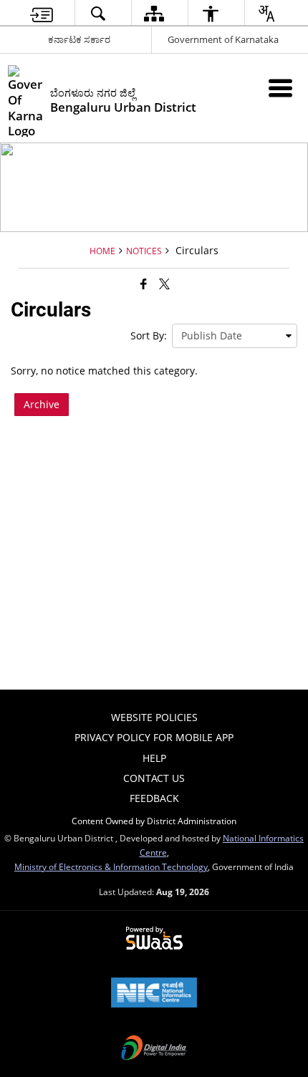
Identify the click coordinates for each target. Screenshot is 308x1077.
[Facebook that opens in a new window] (144, 283)
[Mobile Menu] (280, 87)
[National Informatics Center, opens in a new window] (154, 994)
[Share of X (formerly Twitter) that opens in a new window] (164, 283)
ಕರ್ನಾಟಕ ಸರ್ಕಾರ (79, 39)
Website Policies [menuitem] (154, 717)
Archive (41, 404)
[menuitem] (41, 13)
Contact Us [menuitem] (154, 778)
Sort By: (148, 335)
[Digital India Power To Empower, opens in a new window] (154, 1049)
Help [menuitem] (154, 758)
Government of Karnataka (223, 39)
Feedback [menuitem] (154, 798)
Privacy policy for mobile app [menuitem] (154, 737)
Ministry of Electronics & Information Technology (111, 866)
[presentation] (234, 336)
